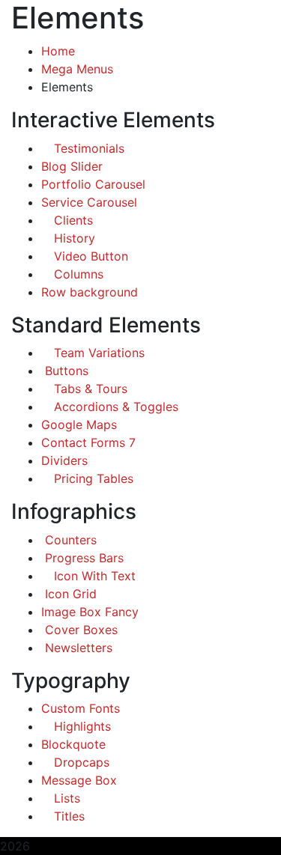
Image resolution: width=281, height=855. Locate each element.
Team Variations (97, 352)
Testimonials (87, 148)
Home (58, 50)
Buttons (64, 370)
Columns (76, 274)
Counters (69, 539)
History (72, 238)
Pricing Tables (91, 478)
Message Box (79, 780)
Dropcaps (79, 762)
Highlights (80, 726)
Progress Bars (82, 557)
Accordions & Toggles (114, 406)
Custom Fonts (80, 708)
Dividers (64, 460)
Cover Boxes (79, 629)
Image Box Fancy (90, 611)
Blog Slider (72, 166)
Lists (65, 798)
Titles (67, 816)
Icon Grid (69, 593)
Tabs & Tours (88, 388)
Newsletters (76, 647)
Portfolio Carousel (93, 184)
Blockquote (73, 744)
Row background (89, 292)
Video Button (89, 256)
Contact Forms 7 (88, 442)
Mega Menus (77, 68)
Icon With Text (93, 575)
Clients (71, 220)
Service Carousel (89, 202)
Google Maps (79, 424)
